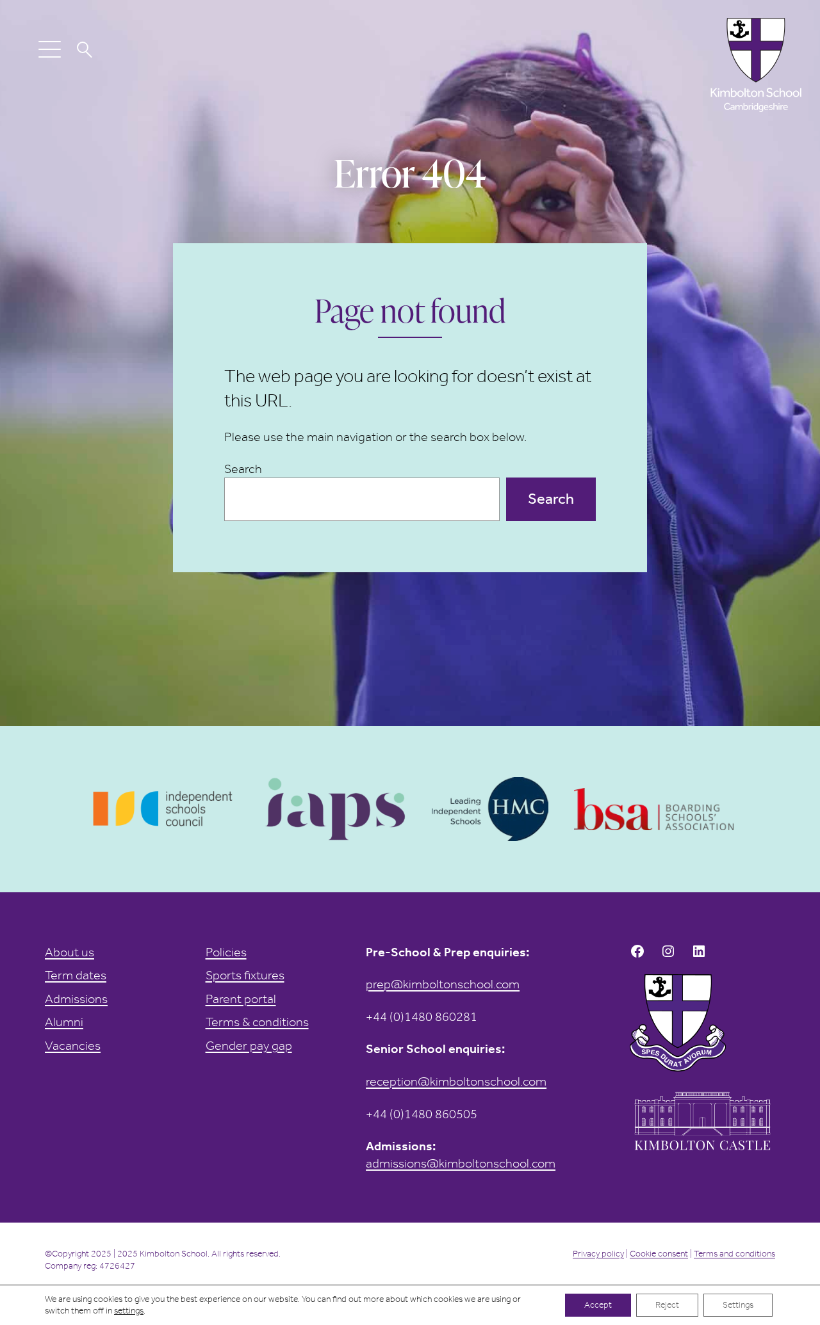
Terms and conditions (734, 1253)
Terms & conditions (257, 1021)
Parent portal (241, 998)
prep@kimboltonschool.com (443, 984)
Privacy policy (598, 1253)
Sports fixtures (245, 975)
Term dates (75, 975)
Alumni (64, 1021)
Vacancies (73, 1045)
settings (129, 1310)
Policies (226, 952)
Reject (667, 1304)
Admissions (76, 998)
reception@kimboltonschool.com (456, 1081)
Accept (598, 1304)
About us (69, 952)
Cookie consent (659, 1253)
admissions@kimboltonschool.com (460, 1163)
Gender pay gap (249, 1045)
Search (243, 468)
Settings (738, 1304)
